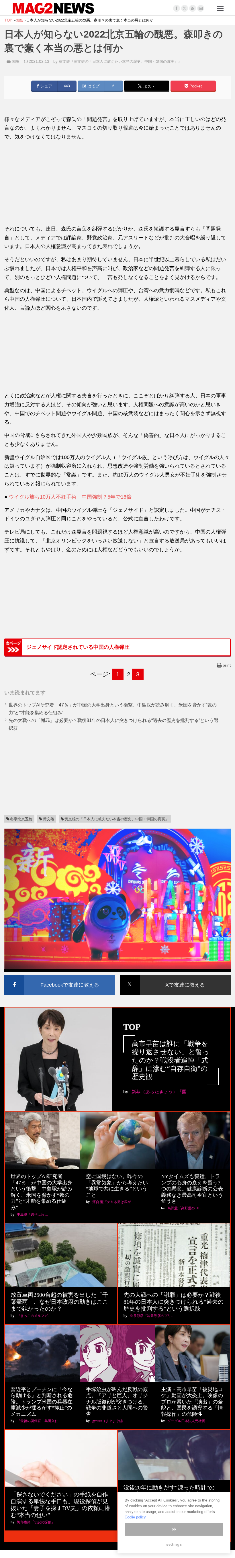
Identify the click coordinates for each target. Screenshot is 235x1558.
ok (174, 1529)
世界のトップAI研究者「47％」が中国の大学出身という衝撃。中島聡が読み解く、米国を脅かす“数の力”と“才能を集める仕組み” (42, 1192)
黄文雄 (48, 819)
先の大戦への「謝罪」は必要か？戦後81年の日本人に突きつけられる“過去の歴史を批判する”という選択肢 (174, 1302)
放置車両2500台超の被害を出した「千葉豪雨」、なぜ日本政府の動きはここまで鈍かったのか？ (59, 1302)
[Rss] (192, 8)
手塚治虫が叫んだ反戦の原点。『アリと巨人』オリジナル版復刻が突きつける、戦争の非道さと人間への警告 (117, 1402)
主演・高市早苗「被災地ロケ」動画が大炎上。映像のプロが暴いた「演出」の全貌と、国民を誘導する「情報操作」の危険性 (192, 1402)
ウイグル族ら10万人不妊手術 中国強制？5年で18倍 (70, 497)
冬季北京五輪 (21, 819)
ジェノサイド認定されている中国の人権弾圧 (78, 647)
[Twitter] (184, 8)
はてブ (92, 86)
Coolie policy (135, 1517)
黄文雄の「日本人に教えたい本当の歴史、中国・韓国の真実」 (116, 819)
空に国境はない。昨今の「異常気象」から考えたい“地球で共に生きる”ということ (117, 1186)
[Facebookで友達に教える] (59, 975)
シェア (45, 86)
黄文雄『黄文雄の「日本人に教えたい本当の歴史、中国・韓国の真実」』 (120, 61)
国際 (15, 61)
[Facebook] (176, 8)
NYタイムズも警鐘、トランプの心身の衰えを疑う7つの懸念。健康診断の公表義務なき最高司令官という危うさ (192, 1189)
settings (174, 1544)
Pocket (195, 86)
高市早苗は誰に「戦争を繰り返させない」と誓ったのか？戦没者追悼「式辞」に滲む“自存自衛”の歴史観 (170, 1060)
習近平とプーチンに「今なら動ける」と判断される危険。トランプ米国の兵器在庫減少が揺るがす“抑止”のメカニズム (42, 1402)
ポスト (148, 87)
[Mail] (200, 8)
